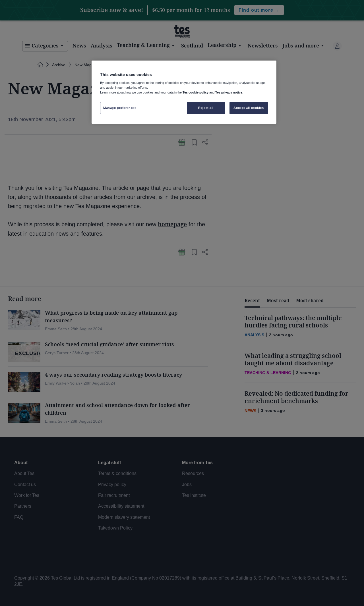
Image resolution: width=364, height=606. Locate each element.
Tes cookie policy (195, 92)
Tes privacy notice (228, 92)
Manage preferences (119, 107)
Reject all (206, 107)
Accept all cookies (248, 107)
